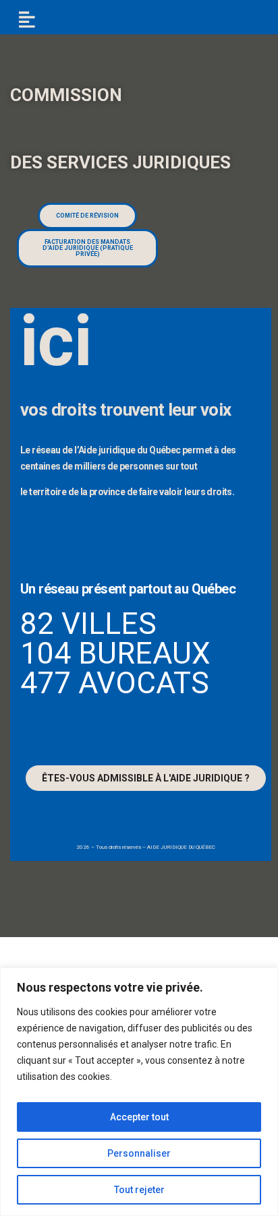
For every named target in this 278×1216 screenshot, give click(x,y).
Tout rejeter (139, 1189)
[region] (139, 1091)
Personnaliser (139, 1153)
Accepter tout (139, 1117)
